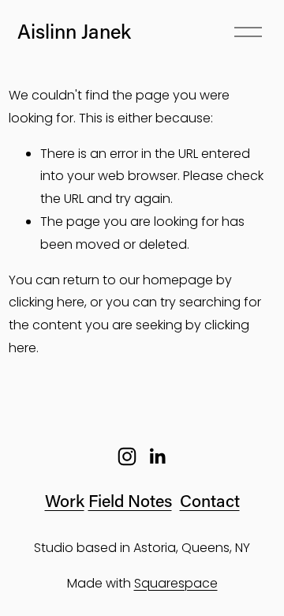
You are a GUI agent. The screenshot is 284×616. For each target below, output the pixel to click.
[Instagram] (127, 456)
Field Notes (130, 500)
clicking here (46, 302)
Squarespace (176, 583)
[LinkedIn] (157, 456)
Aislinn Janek (74, 31)
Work (64, 500)
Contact (210, 500)
